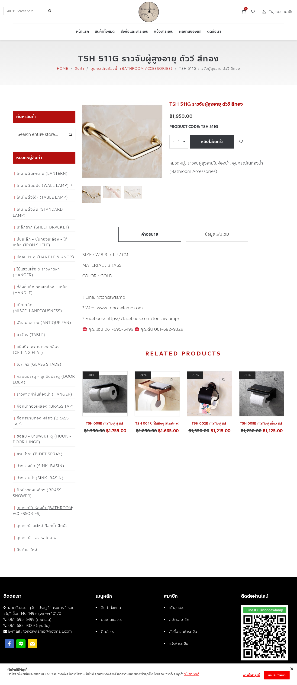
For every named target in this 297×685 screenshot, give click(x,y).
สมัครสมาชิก (179, 619)
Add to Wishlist (240, 142)
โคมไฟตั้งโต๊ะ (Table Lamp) (42, 197)
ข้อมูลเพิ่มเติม (217, 234)
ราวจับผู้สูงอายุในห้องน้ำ (208, 163)
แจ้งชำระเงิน (178, 644)
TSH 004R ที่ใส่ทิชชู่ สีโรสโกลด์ (157, 423)
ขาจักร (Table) (31, 335)
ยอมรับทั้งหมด (277, 675)
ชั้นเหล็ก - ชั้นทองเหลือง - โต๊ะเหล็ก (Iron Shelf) (41, 242)
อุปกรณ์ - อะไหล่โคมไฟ (37, 538)
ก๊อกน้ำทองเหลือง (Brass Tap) (45, 406)
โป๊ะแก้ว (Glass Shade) (39, 364)
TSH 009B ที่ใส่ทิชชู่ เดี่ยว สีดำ (261, 423)
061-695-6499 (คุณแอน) (29, 619)
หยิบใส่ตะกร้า (212, 141)
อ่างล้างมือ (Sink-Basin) (40, 466)
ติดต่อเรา (108, 631)
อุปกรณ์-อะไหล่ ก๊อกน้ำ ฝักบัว (42, 526)
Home (62, 68)
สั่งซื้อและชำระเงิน (183, 631)
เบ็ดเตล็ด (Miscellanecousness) (37, 308)
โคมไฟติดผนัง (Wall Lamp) (43, 185)
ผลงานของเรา (112, 619)
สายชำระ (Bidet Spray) (40, 454)
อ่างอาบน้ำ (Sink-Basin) (40, 478)
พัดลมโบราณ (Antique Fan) (44, 323)
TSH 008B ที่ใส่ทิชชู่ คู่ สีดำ (105, 423)
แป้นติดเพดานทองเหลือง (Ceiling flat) (36, 349)
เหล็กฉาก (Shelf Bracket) (43, 227)
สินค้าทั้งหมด (111, 608)
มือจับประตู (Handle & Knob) (45, 257)
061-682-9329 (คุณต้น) (28, 625)
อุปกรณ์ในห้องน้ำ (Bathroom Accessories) (131, 68)
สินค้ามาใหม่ (27, 549)
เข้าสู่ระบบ (176, 608)
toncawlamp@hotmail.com (47, 631)
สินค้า (79, 68)
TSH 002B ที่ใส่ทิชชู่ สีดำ (209, 423)
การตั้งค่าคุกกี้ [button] (251, 675)
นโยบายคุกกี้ (191, 674)
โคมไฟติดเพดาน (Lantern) (42, 173)
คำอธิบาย (149, 234)
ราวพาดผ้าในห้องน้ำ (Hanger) (44, 394)
